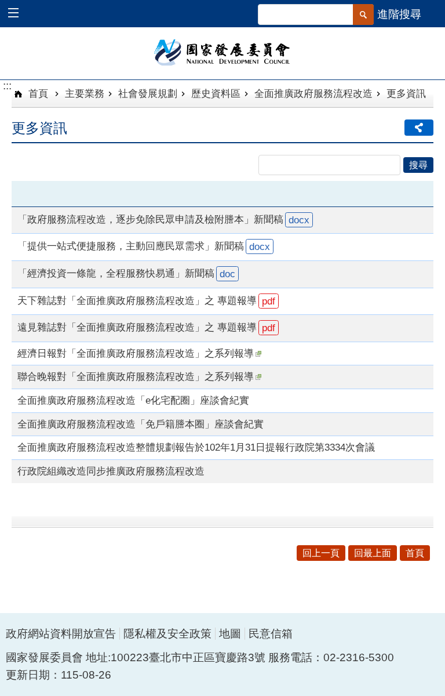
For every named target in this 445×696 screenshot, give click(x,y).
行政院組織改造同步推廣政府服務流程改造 (111, 471)
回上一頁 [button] (321, 553)
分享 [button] (418, 127)
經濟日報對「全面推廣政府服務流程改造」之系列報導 (135, 353)
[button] (19, 14)
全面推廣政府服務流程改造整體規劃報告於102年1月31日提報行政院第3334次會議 (196, 447)
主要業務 (84, 93)
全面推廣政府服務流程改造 (313, 93)
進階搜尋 (399, 14)
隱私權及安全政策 (167, 634)
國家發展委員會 (222, 52)
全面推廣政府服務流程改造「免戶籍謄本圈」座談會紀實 (140, 424)
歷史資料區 (215, 93)
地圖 (230, 634)
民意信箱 (271, 634)
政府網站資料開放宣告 (61, 634)
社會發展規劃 (147, 93)
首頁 (36, 93)
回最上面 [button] (372, 553)
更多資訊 (406, 93)
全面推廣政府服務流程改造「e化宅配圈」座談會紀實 (133, 400)
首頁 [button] (415, 553)
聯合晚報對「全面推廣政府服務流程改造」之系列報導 (135, 376)
